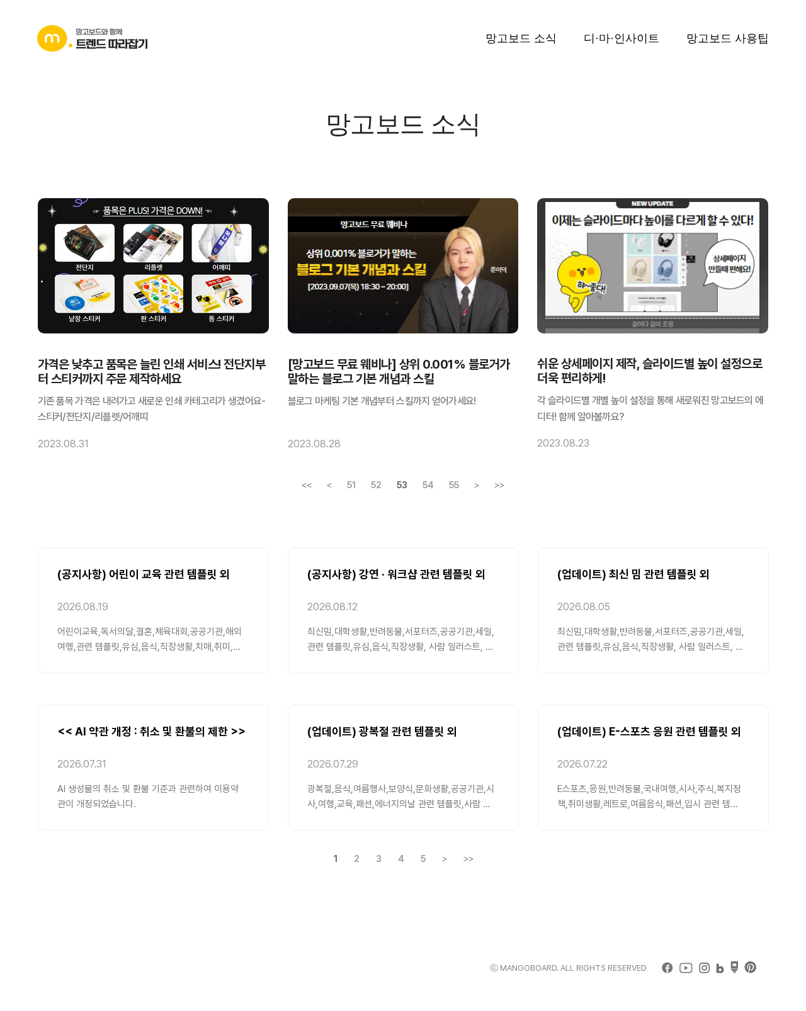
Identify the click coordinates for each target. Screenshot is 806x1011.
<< (307, 485)
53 (402, 485)
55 (454, 485)
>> (499, 485)
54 (428, 485)
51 (351, 485)
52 (376, 485)
